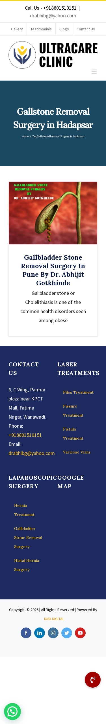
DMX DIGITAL (54, 618)
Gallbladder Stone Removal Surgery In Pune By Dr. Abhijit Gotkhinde (53, 213)
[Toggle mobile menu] (95, 72)
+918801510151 (25, 435)
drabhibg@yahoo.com (53, 15)
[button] (12, 711)
